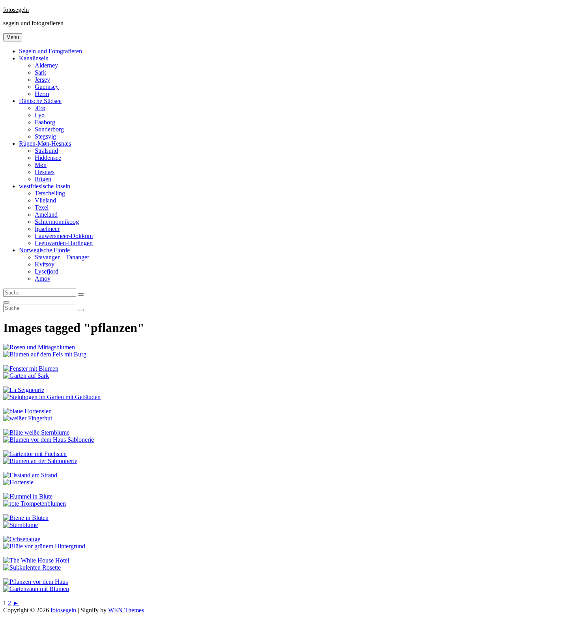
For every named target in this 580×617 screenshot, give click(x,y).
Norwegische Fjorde (44, 250)
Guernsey (47, 86)
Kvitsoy (44, 264)
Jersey (42, 79)
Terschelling (50, 193)
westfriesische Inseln (44, 186)
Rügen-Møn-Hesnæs (45, 143)
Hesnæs (44, 172)
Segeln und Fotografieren (50, 51)
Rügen (43, 179)
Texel (42, 207)
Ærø (40, 108)
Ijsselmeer (47, 228)
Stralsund (46, 150)
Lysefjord (46, 271)
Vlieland (45, 200)
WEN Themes (126, 610)
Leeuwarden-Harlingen (64, 243)
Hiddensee (48, 157)
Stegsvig (45, 136)
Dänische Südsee (40, 101)
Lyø (40, 115)
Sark (40, 72)
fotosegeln (16, 9)
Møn (41, 164)
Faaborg (45, 122)
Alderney (46, 65)
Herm (42, 93)
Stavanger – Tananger (62, 257)
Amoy (43, 278)
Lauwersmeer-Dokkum (64, 236)
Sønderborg (49, 129)
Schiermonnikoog (57, 221)
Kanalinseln (34, 58)
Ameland (46, 214)
